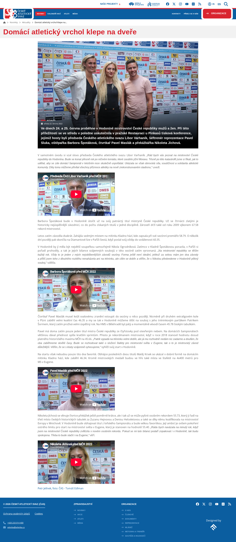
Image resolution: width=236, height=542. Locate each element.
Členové (129, 514)
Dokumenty (130, 519)
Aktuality (26, 22)
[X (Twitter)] (174, 4)
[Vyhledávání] (226, 4)
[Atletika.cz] (18, 13)
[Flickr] (193, 4)
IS (213, 4)
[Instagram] (180, 4)
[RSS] (200, 4)
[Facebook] (167, 4)
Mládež (128, 527)
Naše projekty (109, 4)
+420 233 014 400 (15, 522)
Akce (79, 514)
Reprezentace (132, 523)
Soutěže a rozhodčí (135, 536)
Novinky (14, 22)
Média (80, 523)
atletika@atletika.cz (16, 527)
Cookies (39, 513)
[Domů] (4, 22)
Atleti (80, 519)
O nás (128, 510)
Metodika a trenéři (134, 532)
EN (219, 4)
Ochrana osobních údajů (16, 513)
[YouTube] (187, 4)
